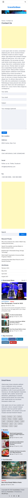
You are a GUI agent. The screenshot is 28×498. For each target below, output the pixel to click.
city (14, 416)
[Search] (25, 2)
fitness (9, 418)
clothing (19, 416)
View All (23, 280)
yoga (15, 426)
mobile (22, 421)
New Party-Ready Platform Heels (18, 329)
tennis (10, 426)
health (3, 421)
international (10, 421)
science (20, 423)
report (11, 423)
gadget (20, 418)
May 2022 (4, 271)
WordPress (5, 493)
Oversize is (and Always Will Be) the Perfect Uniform (17, 322)
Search (4, 232)
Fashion (4, 418)
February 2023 (5, 268)
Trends (12, 301)
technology (4, 426)
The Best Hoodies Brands (16, 314)
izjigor (4, 305)
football (15, 418)
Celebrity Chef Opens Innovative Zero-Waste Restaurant (18, 452)
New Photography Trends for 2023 (12, 303)
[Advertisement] (15, 37)
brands (4, 416)
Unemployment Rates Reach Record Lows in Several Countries (17, 443)
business (10, 416)
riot (15, 423)
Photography (5, 301)
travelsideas (14, 7)
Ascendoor (10, 491)
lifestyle (17, 421)
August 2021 (5, 276)
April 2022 (4, 273)
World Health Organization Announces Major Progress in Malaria (17, 434)
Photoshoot (5, 423)
